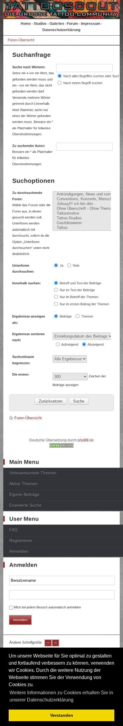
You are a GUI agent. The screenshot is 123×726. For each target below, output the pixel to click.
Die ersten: (20, 374)
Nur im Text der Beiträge (77, 290)
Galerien (57, 24)
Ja (61, 265)
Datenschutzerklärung (61, 30)
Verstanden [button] (61, 715)
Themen (86, 316)
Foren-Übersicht (21, 40)
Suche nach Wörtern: (28, 67)
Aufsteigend (69, 344)
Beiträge (65, 316)
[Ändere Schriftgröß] (55, 645)
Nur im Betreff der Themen (78, 297)
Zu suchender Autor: (28, 146)
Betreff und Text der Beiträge (80, 283)
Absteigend (95, 344)
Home (26, 24)
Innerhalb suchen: (26, 283)
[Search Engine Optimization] (61, 446)
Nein (75, 265)
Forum (72, 24)
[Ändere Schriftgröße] (48, 645)
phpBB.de (86, 440)
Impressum (90, 24)
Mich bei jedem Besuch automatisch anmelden (47, 607)
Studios (40, 24)
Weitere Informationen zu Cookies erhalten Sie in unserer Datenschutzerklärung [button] (61, 696)
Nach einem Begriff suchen (82, 83)
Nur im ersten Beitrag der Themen (84, 304)
